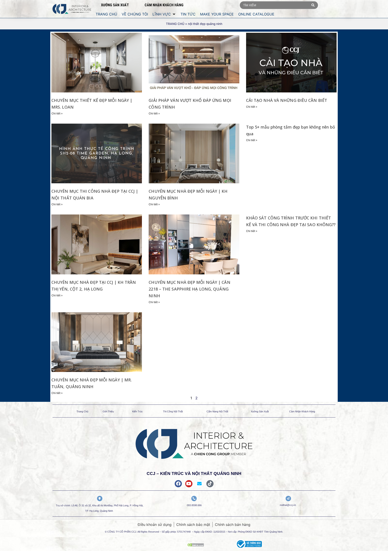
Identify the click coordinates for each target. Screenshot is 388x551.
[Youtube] (188, 483)
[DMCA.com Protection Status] (195, 545)
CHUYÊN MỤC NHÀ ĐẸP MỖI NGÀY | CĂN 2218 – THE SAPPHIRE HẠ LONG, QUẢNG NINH (189, 289)
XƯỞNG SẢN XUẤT (115, 5)
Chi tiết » (57, 113)
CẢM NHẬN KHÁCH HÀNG (164, 5)
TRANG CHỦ (175, 24)
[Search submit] (313, 5)
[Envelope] (199, 483)
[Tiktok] (210, 483)
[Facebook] (178, 483)
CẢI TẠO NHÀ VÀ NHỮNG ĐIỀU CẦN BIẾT (286, 100)
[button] (164, 14)
